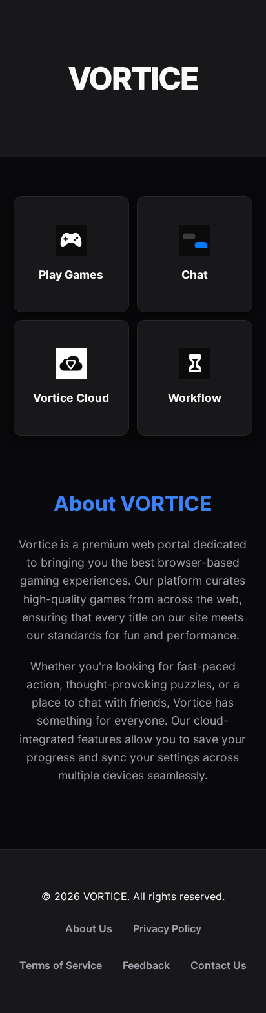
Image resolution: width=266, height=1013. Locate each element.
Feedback (146, 965)
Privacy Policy (167, 928)
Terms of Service (60, 965)
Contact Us (218, 965)
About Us (88, 928)
